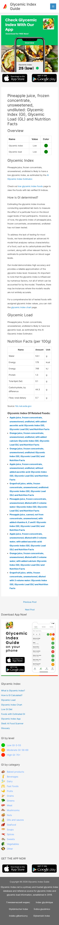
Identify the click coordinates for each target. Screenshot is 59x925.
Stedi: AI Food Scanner (12, 723)
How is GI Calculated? (11, 695)
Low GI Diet (6, 709)
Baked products (15, 771)
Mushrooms (13, 810)
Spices (10, 834)
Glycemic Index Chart (11, 704)
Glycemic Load (8, 700)
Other (10, 848)
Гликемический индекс (18, 902)
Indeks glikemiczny (18, 916)
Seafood (11, 824)
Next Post (30, 609)
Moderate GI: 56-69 (17, 750)
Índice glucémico (42, 909)
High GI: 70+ (13, 754)
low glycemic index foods (30, 186)
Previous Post (30, 602)
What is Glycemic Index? (13, 690)
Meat (9, 805)
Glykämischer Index (18, 909)
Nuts (9, 815)
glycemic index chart (21, 307)
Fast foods (12, 786)
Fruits (10, 791)
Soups (10, 829)
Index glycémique (44, 902)
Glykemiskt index (41, 916)
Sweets (11, 839)
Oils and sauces (15, 819)
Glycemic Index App (11, 719)
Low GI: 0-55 (14, 745)
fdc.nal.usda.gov (23, 406)
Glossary (5, 728)
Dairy (10, 781)
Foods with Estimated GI (13, 714)
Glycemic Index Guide (23, 6)
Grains (10, 795)
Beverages (12, 776)
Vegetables (13, 844)
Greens (10, 800)
